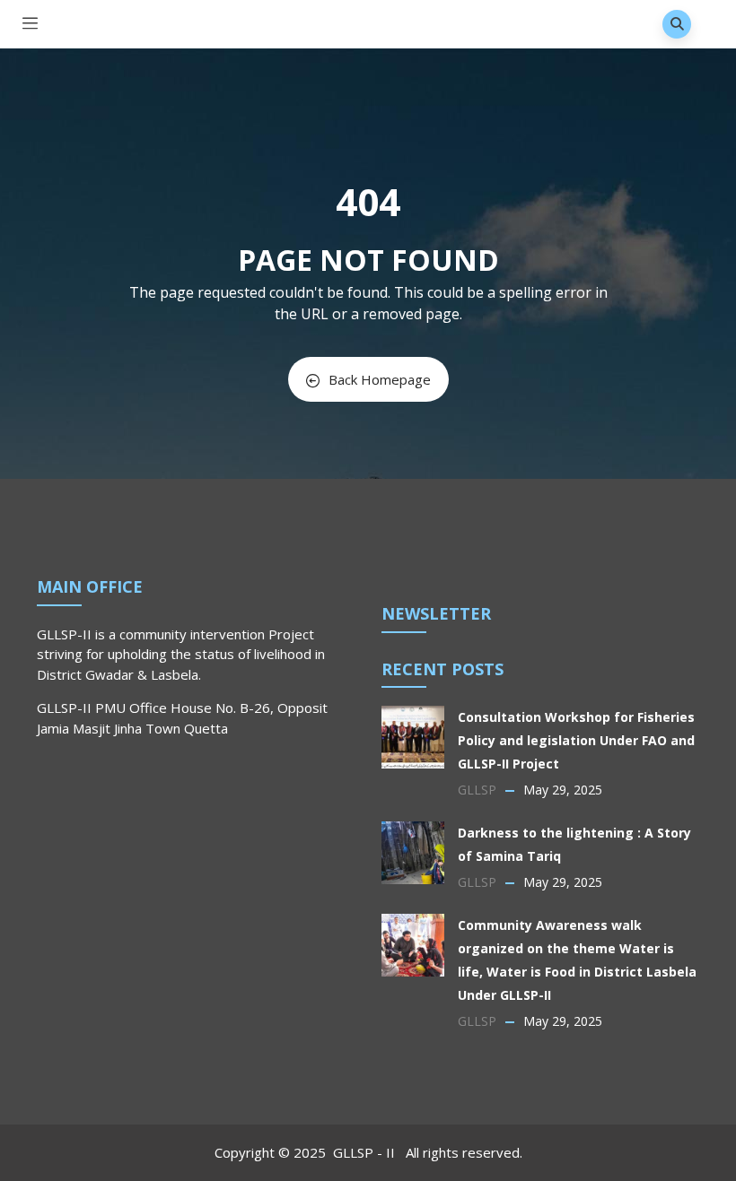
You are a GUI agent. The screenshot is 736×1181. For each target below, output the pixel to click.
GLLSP (477, 789)
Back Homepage (380, 379)
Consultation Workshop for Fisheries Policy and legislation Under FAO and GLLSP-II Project (576, 740)
